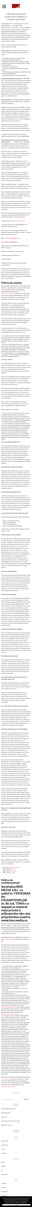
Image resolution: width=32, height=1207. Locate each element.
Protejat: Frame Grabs (5, 1112)
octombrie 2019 (4, 1145)
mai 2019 (3, 1149)
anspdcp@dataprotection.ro (11, 242)
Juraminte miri (4, 1117)
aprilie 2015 (3, 1153)
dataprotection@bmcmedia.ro (18, 220)
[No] (30, 1201)
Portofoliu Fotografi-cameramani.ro (8, 1108)
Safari (13, 872)
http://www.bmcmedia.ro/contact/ (11, 1014)
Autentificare (3, 1183)
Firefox (14, 869)
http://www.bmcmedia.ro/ (7, 293)
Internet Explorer (16, 867)
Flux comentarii (4, 1191)
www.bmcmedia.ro (8, 939)
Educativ (3, 1162)
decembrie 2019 (4, 1141)
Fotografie (3, 1166)
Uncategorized (4, 1174)
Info (2, 1170)
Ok (16, 1204)
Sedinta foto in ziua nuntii (6, 1125)
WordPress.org (4, 1195)
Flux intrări (3, 1187)
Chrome (14, 871)
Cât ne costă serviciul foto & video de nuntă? (10, 1121)
